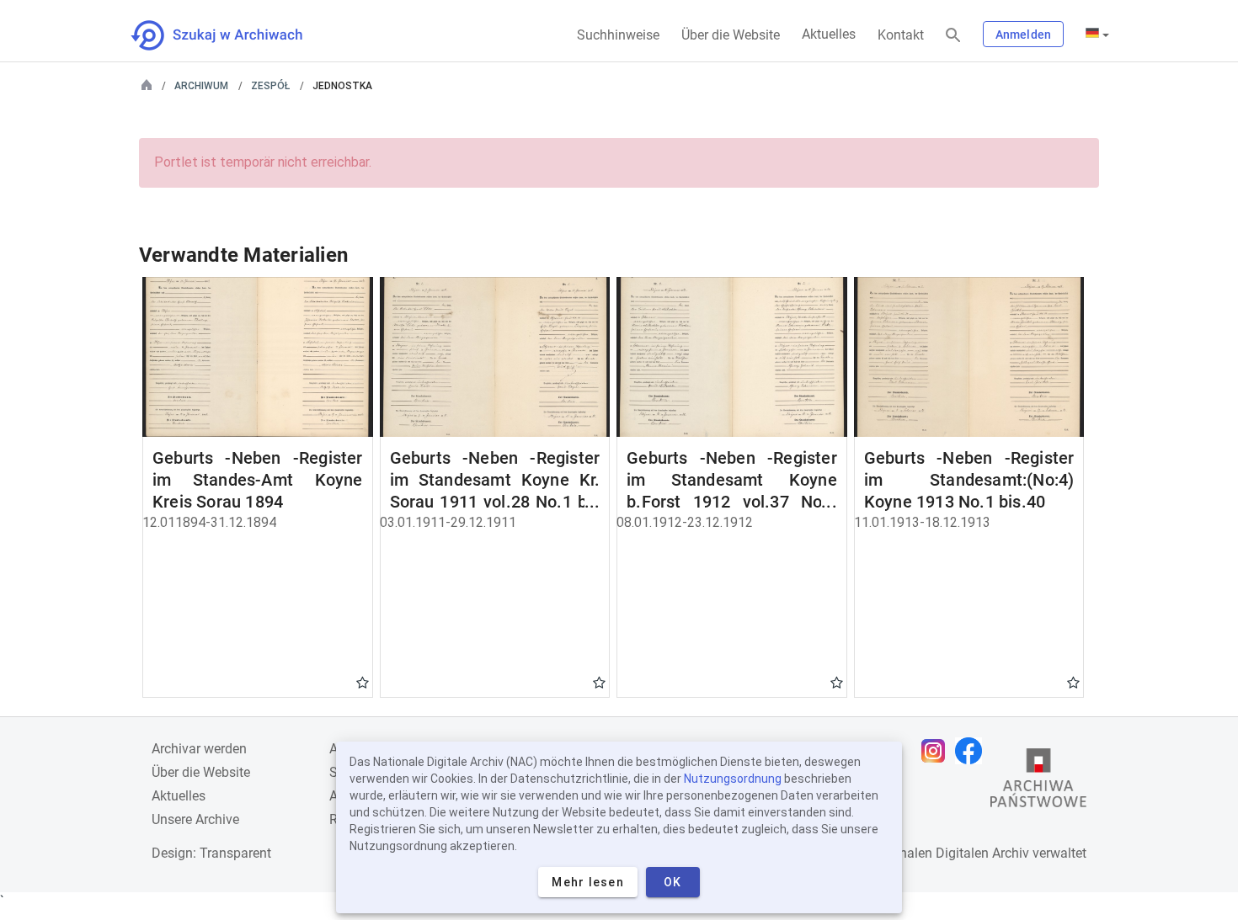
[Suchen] (953, 36)
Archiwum (201, 86)
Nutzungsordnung (733, 778)
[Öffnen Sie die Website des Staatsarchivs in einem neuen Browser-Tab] (1038, 782)
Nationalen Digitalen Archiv (948, 853)
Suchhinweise (618, 35)
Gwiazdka (362, 681)
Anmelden (1023, 34)
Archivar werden (199, 749)
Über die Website (730, 35)
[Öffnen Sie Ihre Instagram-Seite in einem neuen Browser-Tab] (937, 750)
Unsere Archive (195, 819)
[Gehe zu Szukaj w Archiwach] (232, 35)
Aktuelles (829, 34)
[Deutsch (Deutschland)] (1097, 34)
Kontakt (901, 35)
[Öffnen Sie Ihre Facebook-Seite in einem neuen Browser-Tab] (972, 750)
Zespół (270, 86)
